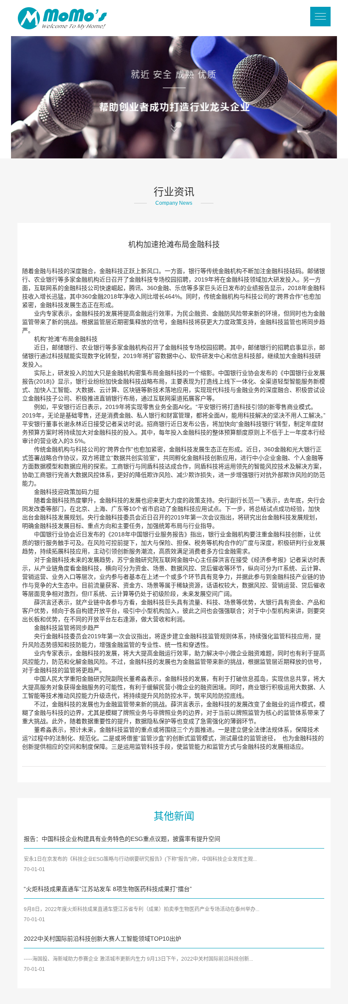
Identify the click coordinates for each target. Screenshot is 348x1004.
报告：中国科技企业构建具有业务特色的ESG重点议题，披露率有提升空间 (122, 838)
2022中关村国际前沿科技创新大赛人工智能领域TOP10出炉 (102, 938)
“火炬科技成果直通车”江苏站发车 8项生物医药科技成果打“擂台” (108, 889)
